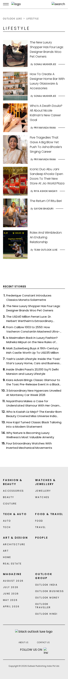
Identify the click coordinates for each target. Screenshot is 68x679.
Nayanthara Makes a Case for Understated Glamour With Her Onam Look (32, 403)
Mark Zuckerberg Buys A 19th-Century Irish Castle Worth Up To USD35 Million (32, 350)
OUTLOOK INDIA (46, 584)
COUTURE (10, 503)
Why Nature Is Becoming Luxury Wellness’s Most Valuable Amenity (30, 435)
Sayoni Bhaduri (44, 208)
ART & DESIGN (15, 538)
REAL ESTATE (12, 563)
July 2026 (11, 587)
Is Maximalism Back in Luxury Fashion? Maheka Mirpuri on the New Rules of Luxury (32, 340)
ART (6, 550)
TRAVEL (40, 527)
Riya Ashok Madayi (45, 191)
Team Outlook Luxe (46, 249)
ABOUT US (23, 642)
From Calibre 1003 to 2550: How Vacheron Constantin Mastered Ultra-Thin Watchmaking (33, 329)
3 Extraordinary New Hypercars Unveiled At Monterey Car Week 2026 (33, 393)
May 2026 (10, 600)
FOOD (39, 520)
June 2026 (11, 593)
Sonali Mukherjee (45, 64)
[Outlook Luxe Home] (30, 4)
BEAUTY (8, 497)
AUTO (7, 520)
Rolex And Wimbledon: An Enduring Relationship (46, 237)
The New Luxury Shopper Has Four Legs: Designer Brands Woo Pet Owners (33, 308)
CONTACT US (43, 642)
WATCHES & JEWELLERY (45, 482)
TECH (7, 527)
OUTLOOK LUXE (12, 18)
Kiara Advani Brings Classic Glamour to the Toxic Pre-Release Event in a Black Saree (33, 382)
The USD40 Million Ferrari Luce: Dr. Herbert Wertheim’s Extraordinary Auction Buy (29, 319)
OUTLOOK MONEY (47, 597)
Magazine (12, 574)
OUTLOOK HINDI (46, 613)
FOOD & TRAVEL (49, 514)
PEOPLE (41, 538)
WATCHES (42, 497)
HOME (7, 557)
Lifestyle (32, 18)
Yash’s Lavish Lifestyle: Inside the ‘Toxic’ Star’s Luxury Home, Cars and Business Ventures (33, 361)
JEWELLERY (43, 490)
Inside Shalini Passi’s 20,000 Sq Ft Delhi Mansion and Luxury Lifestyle (32, 371)
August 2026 (13, 580)
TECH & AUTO (15, 514)
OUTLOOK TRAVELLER (43, 605)
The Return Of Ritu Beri (46, 201)
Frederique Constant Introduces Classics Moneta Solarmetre (28, 297)
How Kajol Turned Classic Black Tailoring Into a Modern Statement (33, 424)
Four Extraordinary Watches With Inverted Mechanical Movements (29, 445)
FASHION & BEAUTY (12, 482)
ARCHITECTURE (14, 544)
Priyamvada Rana (45, 127)
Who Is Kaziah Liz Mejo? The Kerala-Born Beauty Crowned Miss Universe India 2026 (34, 414)
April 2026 (11, 606)
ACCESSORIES (13, 490)
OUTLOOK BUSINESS (49, 591)
